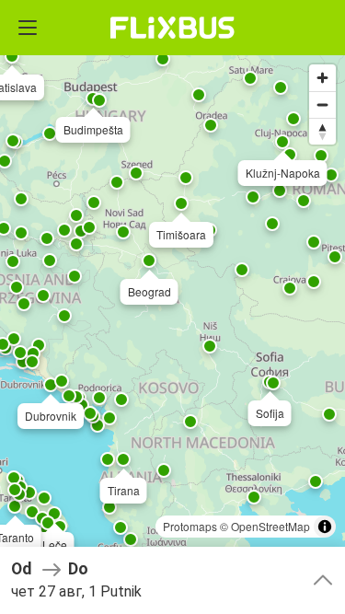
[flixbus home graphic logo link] (172, 27)
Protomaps (190, 526)
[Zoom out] (322, 104)
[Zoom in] (322, 77)
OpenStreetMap (270, 526)
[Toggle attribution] (325, 527)
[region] (172, 307)
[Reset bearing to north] (322, 131)
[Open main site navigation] (27, 27)
